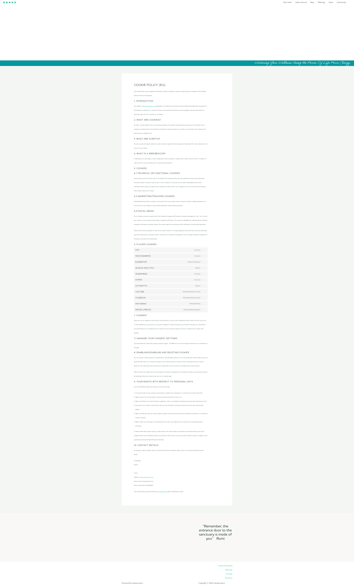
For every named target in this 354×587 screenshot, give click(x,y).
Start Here (287, 2)
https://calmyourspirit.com (148, 106)
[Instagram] (7, 2)
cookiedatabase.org (163, 491)
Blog (312, 2)
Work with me (301, 2)
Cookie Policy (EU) (225, 565)
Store (331, 2)
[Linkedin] (15, 2)
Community (341, 2)
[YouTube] (9, 2)
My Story (228, 578)
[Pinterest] (12, 2)
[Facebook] (4, 2)
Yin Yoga (229, 574)
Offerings (321, 2)
